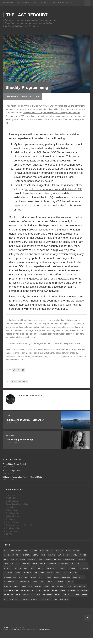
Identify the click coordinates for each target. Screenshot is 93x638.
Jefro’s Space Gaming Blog (17, 504)
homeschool (45, 599)
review (74, 555)
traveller (8, 564)
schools (25, 599)
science (81, 559)
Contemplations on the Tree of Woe (20, 525)
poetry (43, 564)
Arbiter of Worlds (12, 522)
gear (18, 595)
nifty (41, 577)
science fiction (46, 550)
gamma (38, 586)
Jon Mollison (11, 498)
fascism (84, 590)
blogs (49, 559)
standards (47, 595)
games (76, 550)
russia (57, 577)
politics (59, 550)
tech (14, 382)
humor (46, 586)
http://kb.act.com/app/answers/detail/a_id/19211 (53, 189)
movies (83, 555)
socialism (27, 573)
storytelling (27, 590)
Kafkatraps (8, 3)
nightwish (64, 599)
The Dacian (10, 519)
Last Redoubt (12, 96)
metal (35, 555)
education (83, 568)
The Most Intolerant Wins (61, 3)
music (68, 550)
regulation (9, 582)
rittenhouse (73, 590)
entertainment (58, 590)
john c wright (58, 586)
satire (40, 568)
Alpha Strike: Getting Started (14, 464)
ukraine (73, 573)
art (59, 555)
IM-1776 (9, 534)
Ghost (16, 629)
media (17, 573)
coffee (60, 582)
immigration (64, 564)
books (66, 555)
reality (75, 564)
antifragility (51, 568)
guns (43, 555)
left (17, 564)
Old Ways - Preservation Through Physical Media (22, 477)
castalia (50, 582)
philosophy (16, 550)
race (33, 568)
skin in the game (21, 568)
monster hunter (11, 590)
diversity (23, 577)
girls (6, 550)
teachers (14, 599)
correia (69, 582)
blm (42, 573)
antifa (58, 573)
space (84, 595)
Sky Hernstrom (12, 501)
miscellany (9, 555)
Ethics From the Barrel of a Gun (31, 3)
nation (66, 595)
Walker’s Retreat (12, 516)
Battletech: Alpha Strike (12, 471)
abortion (75, 595)
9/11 (42, 582)
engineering (27, 586)
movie (22, 559)
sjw (25, 550)
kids (69, 586)
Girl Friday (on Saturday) (19, 439)
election (66, 577)
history (26, 555)
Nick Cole (10, 507)
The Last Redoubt (27, 14)
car (55, 599)
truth (57, 595)
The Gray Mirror (12, 531)
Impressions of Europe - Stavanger (25, 420)
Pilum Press (11, 495)
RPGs (6, 559)
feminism (31, 559)
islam (35, 564)
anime (36, 573)
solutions (35, 595)
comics (63, 568)
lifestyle (26, 564)
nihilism (46, 590)
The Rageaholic (12, 513)
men (5, 599)
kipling (50, 573)
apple (84, 564)
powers (35, 582)
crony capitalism (11, 586)
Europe (57, 559)
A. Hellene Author (13, 528)
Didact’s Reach (12, 510)
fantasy (14, 559)
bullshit (23, 382)
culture (33, 550)
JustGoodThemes (42, 629)
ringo (48, 577)
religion (7, 568)
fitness (33, 577)
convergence (70, 559)
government (78, 577)
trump (41, 559)
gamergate (8, 595)
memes (26, 595)
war (66, 573)
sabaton (51, 555)
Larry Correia (79, 586)
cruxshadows (10, 577)
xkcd (37, 590)
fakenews (8, 573)
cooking (72, 568)
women (34, 599)
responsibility (22, 582)
